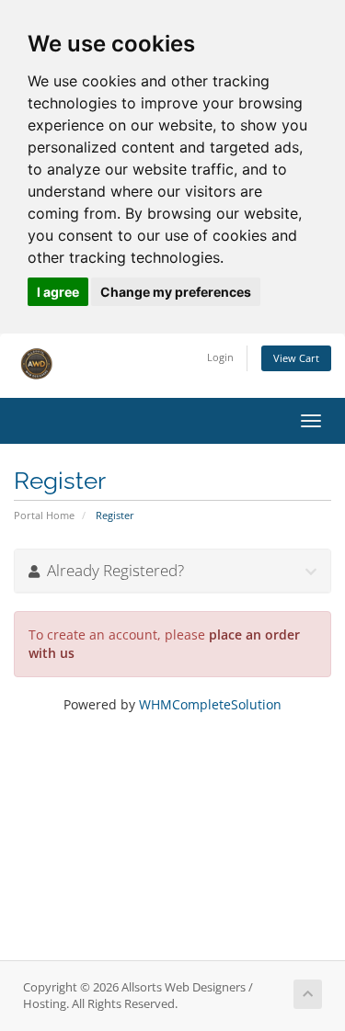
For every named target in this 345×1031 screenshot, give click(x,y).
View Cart (296, 358)
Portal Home (44, 515)
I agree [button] (58, 292)
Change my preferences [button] (175, 292)
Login (220, 357)
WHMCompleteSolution (210, 704)
